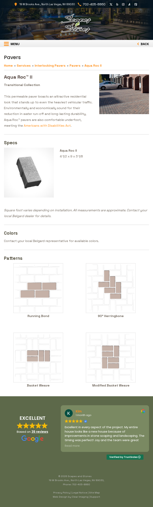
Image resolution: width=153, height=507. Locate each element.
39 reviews (39, 432)
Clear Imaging (80, 496)
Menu (15, 44)
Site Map (94, 492)
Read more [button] (72, 446)
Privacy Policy (61, 492)
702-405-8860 (94, 4)
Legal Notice (79, 492)
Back (144, 44)
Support (95, 496)
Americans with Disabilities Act (47, 126)
